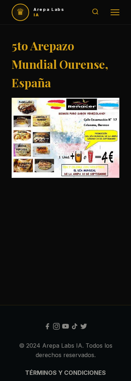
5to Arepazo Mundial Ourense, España (60, 64)
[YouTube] (65, 327)
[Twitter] (83, 327)
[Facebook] (47, 327)
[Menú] (115, 12)
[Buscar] (95, 12)
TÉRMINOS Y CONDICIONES (65, 372)
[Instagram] (56, 327)
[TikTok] (74, 327)
